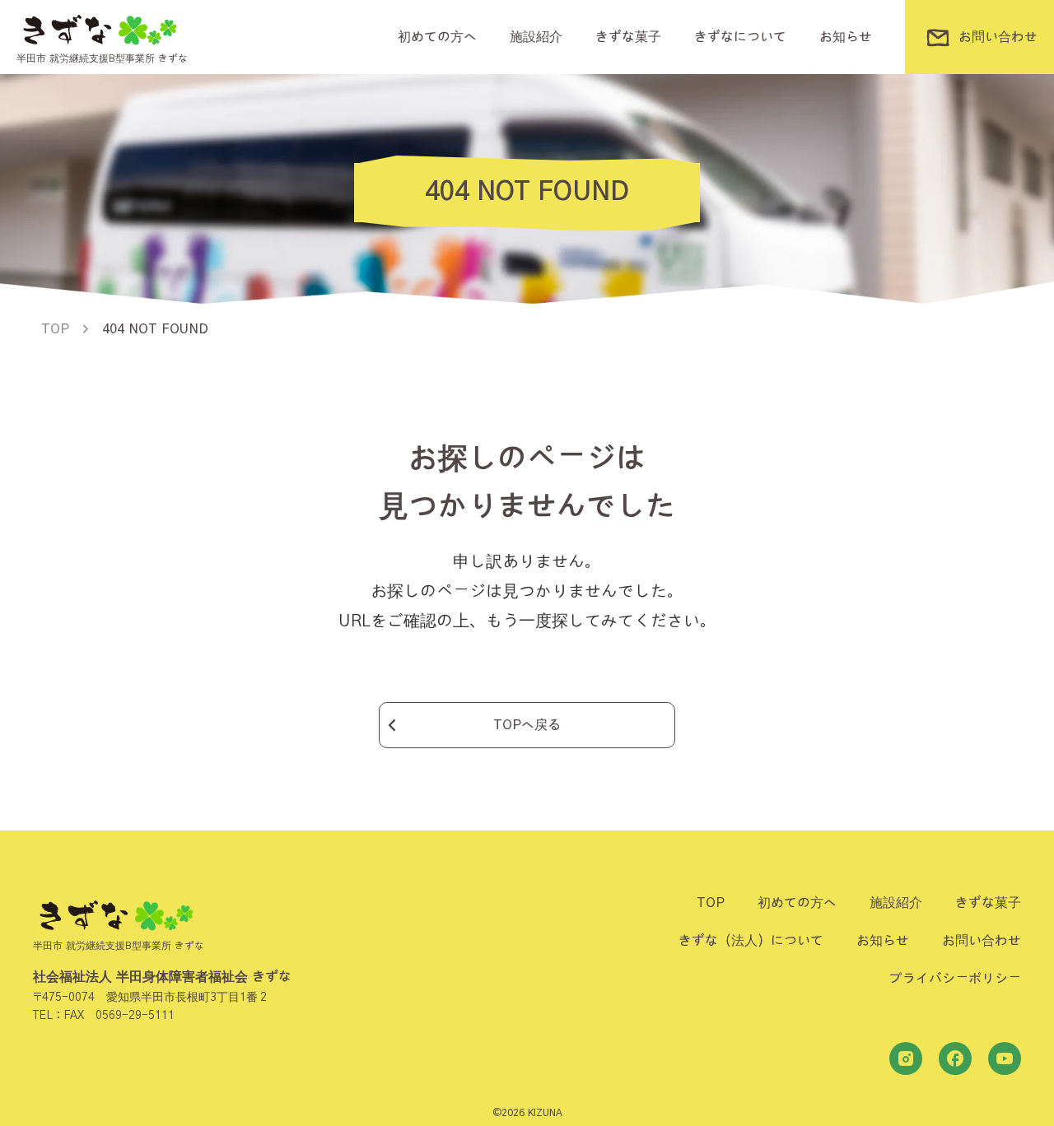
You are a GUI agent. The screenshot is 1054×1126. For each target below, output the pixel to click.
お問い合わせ (981, 940)
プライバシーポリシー (955, 978)
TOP (711, 903)
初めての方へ (437, 37)
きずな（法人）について (751, 940)
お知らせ (845, 37)
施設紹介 (536, 37)
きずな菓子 (628, 37)
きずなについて (740, 37)
